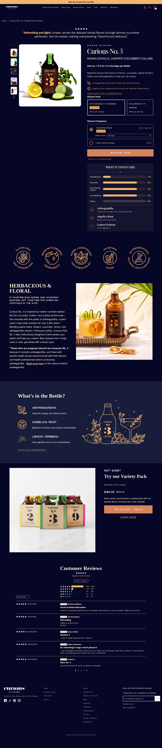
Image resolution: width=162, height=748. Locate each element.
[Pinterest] (14, 701)
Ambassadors (88, 711)
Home (4, 21)
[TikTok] (10, 701)
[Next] (14, 97)
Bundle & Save (78, 7)
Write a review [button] (81, 581)
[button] (154, 7)
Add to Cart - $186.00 (128, 509)
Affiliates (86, 707)
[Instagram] (19, 701)
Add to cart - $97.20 (120, 153)
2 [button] (78, 670)
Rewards (103, 7)
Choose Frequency (96, 121)
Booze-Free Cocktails (51, 7)
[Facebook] (5, 701)
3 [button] (81, 670)
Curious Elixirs (76, 735)
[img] (21, 604)
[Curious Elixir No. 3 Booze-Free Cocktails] (14, 52)
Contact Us (87, 692)
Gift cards (48, 696)
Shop (46, 688)
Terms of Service (90, 718)
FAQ (96, 7)
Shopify (93, 735)
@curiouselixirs (129, 708)
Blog (85, 699)
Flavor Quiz (66, 7)
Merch (46, 699)
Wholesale (114, 7)
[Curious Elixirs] (12, 7)
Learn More (128, 517)
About (89, 7)
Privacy (86, 714)
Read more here (34, 363)
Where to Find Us (90, 696)
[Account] (144, 7)
